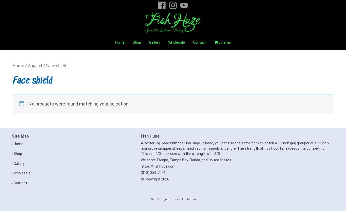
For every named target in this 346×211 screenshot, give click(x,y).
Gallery (154, 42)
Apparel (35, 65)
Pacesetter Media (183, 199)
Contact (199, 42)
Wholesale (176, 42)
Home (120, 42)
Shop (137, 42)
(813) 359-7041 (153, 173)
